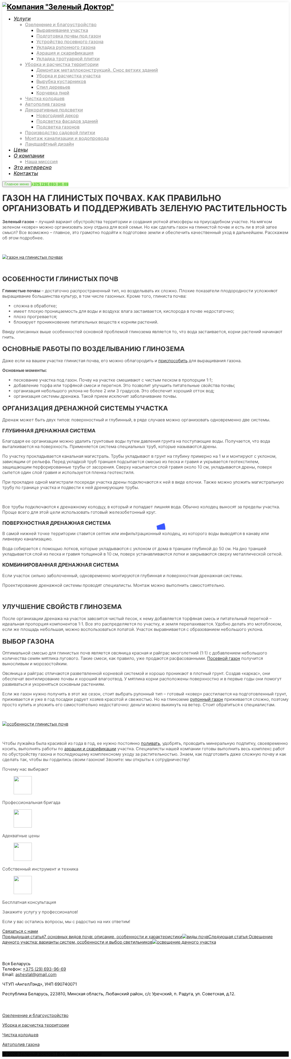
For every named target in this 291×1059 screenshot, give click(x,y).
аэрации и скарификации (90, 748)
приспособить (173, 360)
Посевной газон (223, 658)
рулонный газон (206, 699)
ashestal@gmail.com (36, 974)
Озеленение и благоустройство (35, 1015)
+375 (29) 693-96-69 (49, 184)
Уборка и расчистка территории (35, 1025)
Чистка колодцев (20, 1034)
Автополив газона (21, 1044)
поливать (150, 743)
